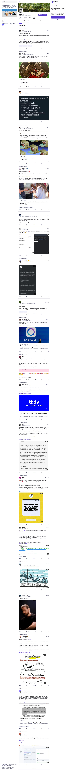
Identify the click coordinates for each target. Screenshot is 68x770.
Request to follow (42, 14)
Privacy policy (4, 765)
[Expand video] (32, 628)
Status (11, 764)
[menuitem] (27, 615)
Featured (27, 22)
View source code (8, 768)
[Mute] (22, 628)
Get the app (9, 767)
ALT (32, 252)
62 (19, 18)
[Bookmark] (41, 48)
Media (23, 22)
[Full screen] (34, 628)
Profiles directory (14, 764)
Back (21, 1)
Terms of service (9, 765)
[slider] (27, 626)
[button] (27, 615)
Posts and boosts (22, 25)
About (8, 764)
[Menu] (48, 15)
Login (58, 19)
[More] (48, 48)
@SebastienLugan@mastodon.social (24, 15)
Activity (20, 22)
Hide (47, 97)
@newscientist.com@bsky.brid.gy (33, 566)
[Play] (20, 628)
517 (24, 18)
